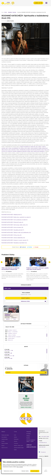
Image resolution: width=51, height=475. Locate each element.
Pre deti (3, 441)
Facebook (23, 247)
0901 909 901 (42, 447)
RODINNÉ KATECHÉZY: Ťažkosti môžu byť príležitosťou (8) (16, 232)
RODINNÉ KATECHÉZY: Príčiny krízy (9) (11, 235)
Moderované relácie (5, 435)
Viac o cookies (20, 466)
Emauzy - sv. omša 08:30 (12, 331)
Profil (15, 435)
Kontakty (28, 433)
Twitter (30, 247)
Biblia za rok (10, 340)
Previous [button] (1, 262)
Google (36, 247)
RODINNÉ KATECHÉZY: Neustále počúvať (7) (13, 230)
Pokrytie (15, 441)
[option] (13, 269)
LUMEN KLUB (28, 444)
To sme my (16, 443)
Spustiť (8, 372)
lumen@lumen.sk (43, 442)
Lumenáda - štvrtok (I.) (12, 330)
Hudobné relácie (5, 439)
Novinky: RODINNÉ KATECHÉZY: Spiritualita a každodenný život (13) (31, 12)
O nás (15, 431)
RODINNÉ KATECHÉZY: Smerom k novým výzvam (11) (15, 240)
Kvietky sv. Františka (12, 335)
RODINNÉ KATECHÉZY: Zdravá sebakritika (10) (13, 237)
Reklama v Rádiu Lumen (18, 445)
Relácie (3, 431)
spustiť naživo (25, 298)
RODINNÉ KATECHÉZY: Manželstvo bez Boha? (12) (14, 242)
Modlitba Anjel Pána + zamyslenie (14, 336)
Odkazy (28, 435)
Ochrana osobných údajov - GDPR (30, 440)
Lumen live (38, 3)
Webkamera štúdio (25, 301)
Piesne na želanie (5, 443)
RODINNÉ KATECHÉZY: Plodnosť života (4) (12, 222)
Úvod (5, 12)
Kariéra (28, 437)
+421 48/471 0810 (45, 436)
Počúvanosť (16, 439)
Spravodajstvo (4, 437)
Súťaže (15, 449)
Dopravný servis (5, 447)
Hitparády (28, 431)
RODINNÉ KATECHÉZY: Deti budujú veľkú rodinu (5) (15, 224)
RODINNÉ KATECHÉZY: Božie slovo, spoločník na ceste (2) (16, 217)
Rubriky (3, 445)
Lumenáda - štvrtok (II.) (12, 333)
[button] (25, 288)
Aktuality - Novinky (12, 12)
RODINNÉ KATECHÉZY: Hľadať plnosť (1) (12, 214)
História (15, 437)
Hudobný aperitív (11, 338)
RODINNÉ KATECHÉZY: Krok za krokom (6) (12, 227)
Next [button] (49, 262)
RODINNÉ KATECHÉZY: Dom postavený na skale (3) (14, 219)
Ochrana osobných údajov (19, 447)
